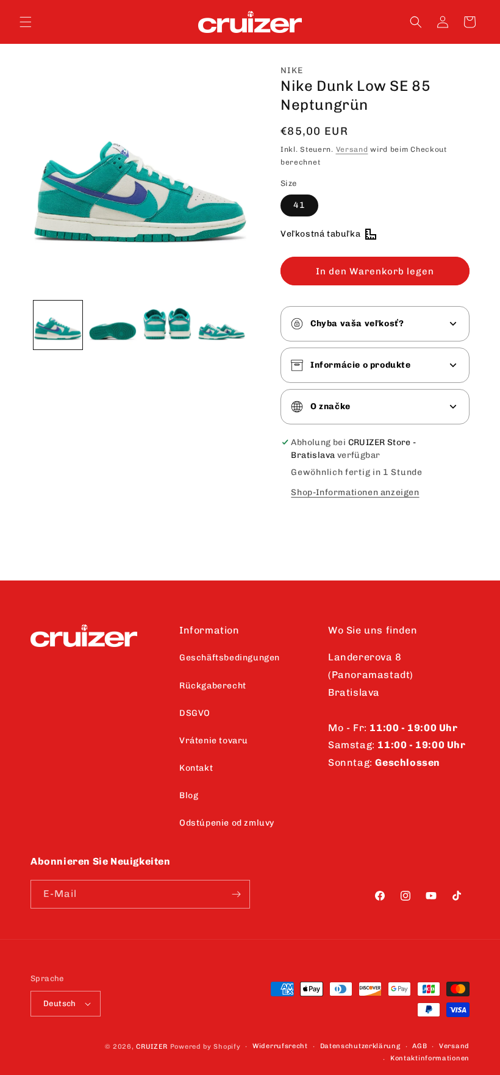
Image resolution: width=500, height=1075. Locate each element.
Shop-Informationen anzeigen (355, 492)
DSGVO (194, 713)
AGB (419, 1046)
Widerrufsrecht (280, 1046)
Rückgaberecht (212, 685)
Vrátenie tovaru (213, 740)
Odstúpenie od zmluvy (226, 823)
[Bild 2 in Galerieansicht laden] (112, 325)
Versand (352, 149)
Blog (188, 795)
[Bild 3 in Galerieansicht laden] (167, 325)
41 (299, 205)
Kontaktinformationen (430, 1058)
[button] (25, 22)
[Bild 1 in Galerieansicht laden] (58, 325)
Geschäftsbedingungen (229, 657)
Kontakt (196, 768)
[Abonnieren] (236, 894)
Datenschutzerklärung (360, 1046)
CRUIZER (152, 1047)
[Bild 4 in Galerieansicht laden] (222, 325)
